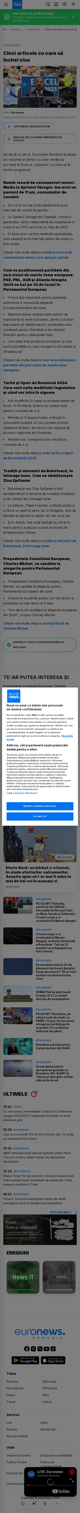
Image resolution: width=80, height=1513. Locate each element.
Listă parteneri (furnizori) (22, 793)
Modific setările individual (40, 806)
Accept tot (40, 816)
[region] (40, 756)
